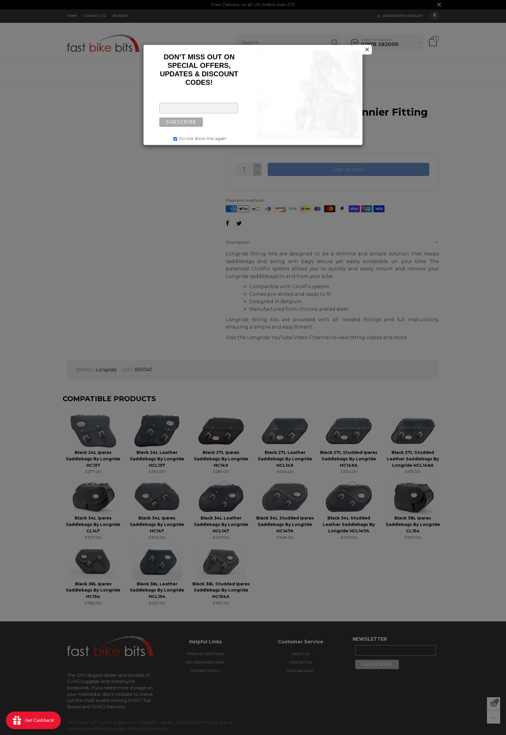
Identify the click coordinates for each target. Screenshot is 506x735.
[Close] (367, 51)
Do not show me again (202, 139)
